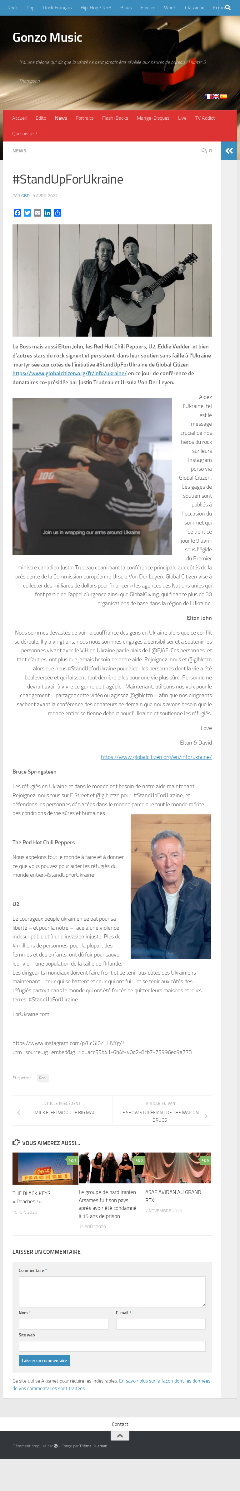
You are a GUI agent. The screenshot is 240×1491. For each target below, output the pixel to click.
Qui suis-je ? (24, 134)
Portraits (84, 118)
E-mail (123, 1313)
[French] (208, 96)
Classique (194, 8)
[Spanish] (223, 96)
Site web (27, 1335)
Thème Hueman (93, 1446)
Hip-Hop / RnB (96, 8)
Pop (30, 8)
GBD (25, 196)
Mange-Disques (153, 118)
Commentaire (33, 1270)
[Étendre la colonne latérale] (229, 150)
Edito (41, 118)
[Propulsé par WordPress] (56, 1446)
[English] (215, 96)
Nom (25, 1313)
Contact (120, 1424)
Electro (148, 8)
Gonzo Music (47, 37)
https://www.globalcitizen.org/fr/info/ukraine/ (69, 373)
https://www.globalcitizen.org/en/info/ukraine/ (156, 757)
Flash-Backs (115, 118)
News (61, 118)
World (170, 8)
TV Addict (205, 118)
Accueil (19, 118)
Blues (126, 8)
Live (182, 118)
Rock (13, 8)
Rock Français (57, 8)
